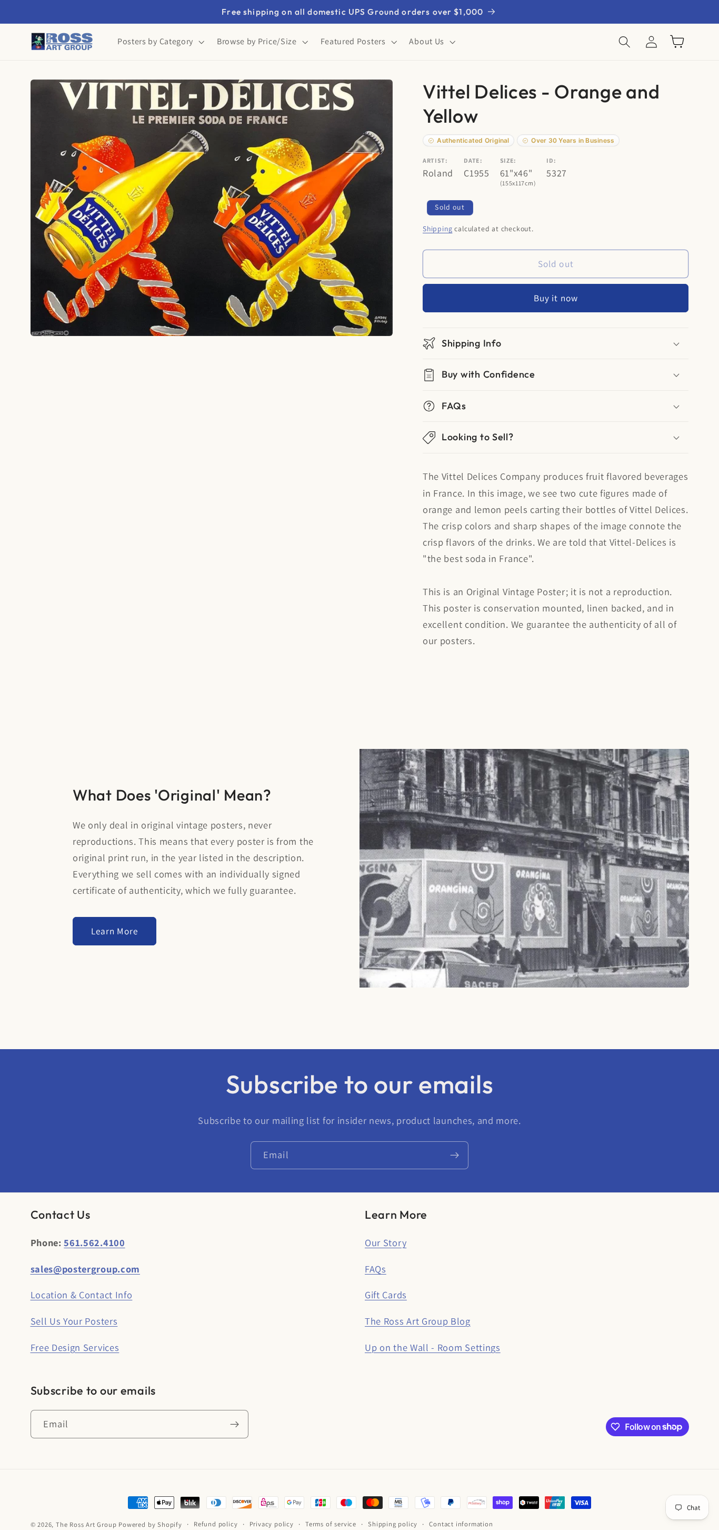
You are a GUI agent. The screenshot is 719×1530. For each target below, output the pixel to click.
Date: (473, 160)
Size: (508, 160)
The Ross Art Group (86, 1524)
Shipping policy (392, 1523)
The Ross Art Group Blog (418, 1321)
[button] (159, 41)
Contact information (461, 1523)
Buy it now (556, 298)
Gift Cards (386, 1294)
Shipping (437, 228)
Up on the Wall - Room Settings (433, 1347)
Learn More (114, 931)
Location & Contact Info (82, 1294)
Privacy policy (271, 1523)
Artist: (435, 160)
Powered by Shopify (150, 1524)
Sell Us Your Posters (74, 1321)
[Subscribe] (454, 1155)
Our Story (385, 1242)
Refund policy (215, 1523)
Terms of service (330, 1523)
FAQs (375, 1268)
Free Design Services (75, 1347)
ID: (551, 160)
